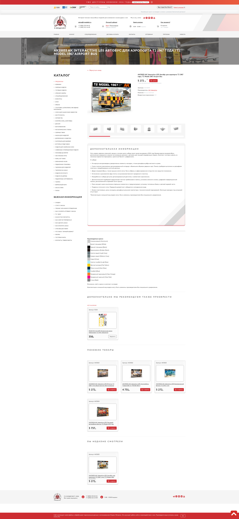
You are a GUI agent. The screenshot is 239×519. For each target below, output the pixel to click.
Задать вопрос (138, 22)
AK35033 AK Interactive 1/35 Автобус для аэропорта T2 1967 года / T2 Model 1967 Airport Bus (102, 477)
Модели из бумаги (61, 173)
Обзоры (57, 234)
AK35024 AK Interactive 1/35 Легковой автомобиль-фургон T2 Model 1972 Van (101, 423)
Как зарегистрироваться (63, 220)
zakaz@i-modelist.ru (84, 22)
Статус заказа (60, 205)
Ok (183, 516)
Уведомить (112, 336)
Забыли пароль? (111, 27)
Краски (57, 104)
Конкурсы (58, 99)
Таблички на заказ (61, 170)
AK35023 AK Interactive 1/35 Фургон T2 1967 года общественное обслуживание (101, 384)
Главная (56, 34)
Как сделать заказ (61, 223)
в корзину (113, 389)
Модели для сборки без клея (64, 147)
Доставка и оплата (113, 34)
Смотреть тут (141, 2)
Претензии (166, 34)
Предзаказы (64, 45)
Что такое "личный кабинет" (64, 231)
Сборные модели (60, 87)
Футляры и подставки (62, 144)
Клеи (57, 102)
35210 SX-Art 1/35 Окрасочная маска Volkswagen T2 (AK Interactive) (100, 331)
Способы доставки (61, 228)
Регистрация (114, 25)
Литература (59, 118)
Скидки (57, 202)
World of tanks (60, 158)
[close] (151, 2)
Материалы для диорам (63, 141)
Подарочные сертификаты (64, 179)
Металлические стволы (63, 129)
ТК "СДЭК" (58, 214)
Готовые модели (60, 90)
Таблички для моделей (62, 167)
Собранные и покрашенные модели (66, 150)
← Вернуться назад (94, 70)
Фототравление (60, 126)
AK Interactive (152, 90)
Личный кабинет (111, 22)
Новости (182, 34)
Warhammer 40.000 (61, 161)
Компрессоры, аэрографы (63, 121)
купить (155, 80)
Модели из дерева (61, 176)
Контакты (132, 34)
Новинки (58, 84)
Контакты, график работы (63, 240)
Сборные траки (60, 132)
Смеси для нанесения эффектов (66, 112)
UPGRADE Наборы (60, 93)
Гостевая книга (60, 237)
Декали (57, 124)
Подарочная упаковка (62, 164)
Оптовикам (149, 34)
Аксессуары (59, 187)
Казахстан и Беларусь (62, 217)
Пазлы (57, 190)
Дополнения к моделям (63, 138)
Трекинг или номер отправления (66, 208)
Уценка (57, 182)
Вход (107, 25)
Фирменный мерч (61, 184)
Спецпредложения (90, 34)
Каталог (71, 34)
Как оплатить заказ (61, 225)
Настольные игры (61, 155)
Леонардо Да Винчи (61, 153)
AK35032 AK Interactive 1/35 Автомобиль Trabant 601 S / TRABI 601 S (135, 384)
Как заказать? (165, 22)
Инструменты (60, 115)
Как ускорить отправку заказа (65, 211)
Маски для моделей (62, 135)
